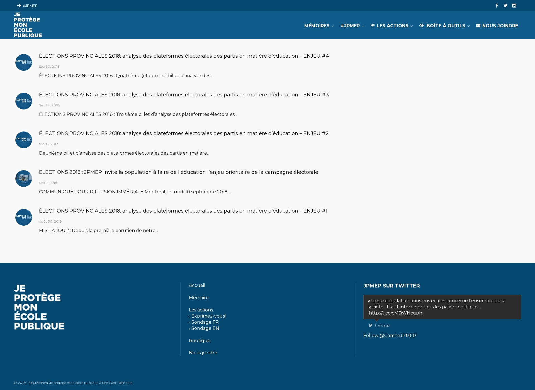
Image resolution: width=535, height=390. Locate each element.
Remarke (125, 383)
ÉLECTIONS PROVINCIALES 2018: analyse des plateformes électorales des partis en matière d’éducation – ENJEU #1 (183, 211)
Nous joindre (203, 352)
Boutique (199, 340)
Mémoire (199, 297)
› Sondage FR (204, 322)
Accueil (197, 285)
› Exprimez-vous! (207, 316)
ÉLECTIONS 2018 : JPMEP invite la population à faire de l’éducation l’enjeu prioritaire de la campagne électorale (178, 172)
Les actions (201, 310)
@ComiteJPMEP (398, 335)
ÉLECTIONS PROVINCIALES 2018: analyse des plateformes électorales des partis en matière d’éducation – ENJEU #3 (184, 95)
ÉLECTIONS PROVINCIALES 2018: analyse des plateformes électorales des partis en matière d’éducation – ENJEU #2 (184, 133)
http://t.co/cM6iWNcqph (395, 313)
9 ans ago (382, 325)
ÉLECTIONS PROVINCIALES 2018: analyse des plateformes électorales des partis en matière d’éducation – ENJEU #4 (184, 56)
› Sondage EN (204, 328)
